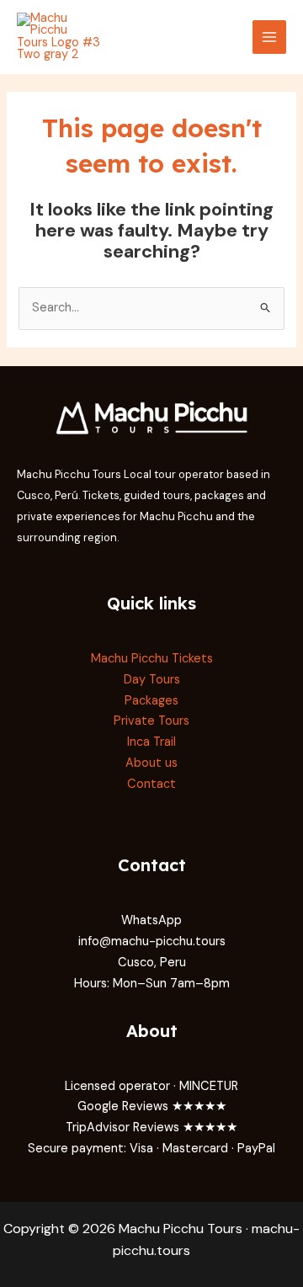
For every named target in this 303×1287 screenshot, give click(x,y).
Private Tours (151, 721)
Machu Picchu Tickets (152, 659)
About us (151, 763)
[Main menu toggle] (269, 37)
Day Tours (152, 680)
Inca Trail (151, 742)
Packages (151, 701)
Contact (151, 784)
